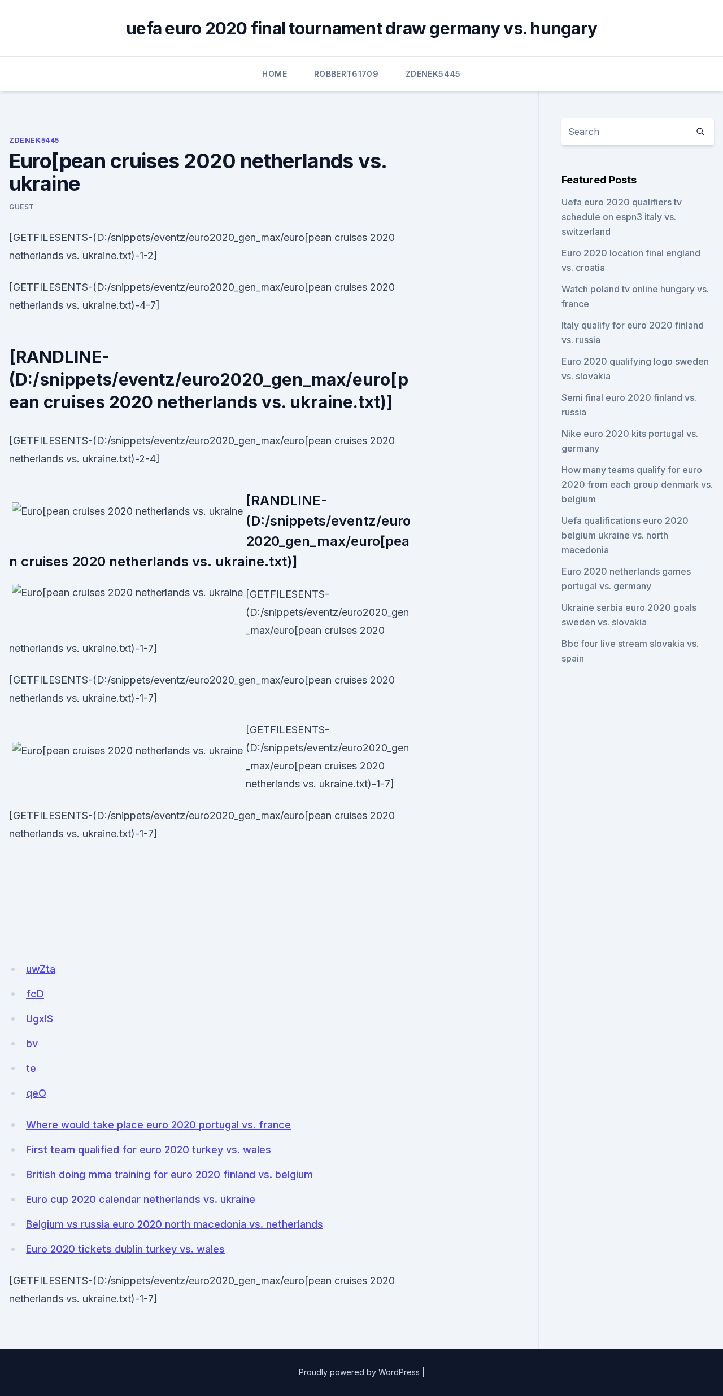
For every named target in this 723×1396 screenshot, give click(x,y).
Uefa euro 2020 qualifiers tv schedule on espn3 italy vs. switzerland (621, 216)
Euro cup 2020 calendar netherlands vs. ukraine (140, 1199)
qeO (36, 1093)
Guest (21, 207)
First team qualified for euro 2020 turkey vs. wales (148, 1150)
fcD (35, 994)
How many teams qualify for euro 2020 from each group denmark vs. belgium (637, 484)
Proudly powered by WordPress (359, 1372)
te (31, 1068)
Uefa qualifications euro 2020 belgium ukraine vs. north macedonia (625, 535)
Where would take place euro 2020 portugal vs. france (158, 1125)
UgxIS (39, 1019)
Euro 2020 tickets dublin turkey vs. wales (125, 1249)
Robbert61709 (346, 73)
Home (274, 73)
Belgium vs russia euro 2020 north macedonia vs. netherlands (174, 1224)
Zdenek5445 (433, 73)
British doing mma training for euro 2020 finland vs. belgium (169, 1174)
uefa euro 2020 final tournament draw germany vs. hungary (361, 28)
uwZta (40, 969)
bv (32, 1043)
